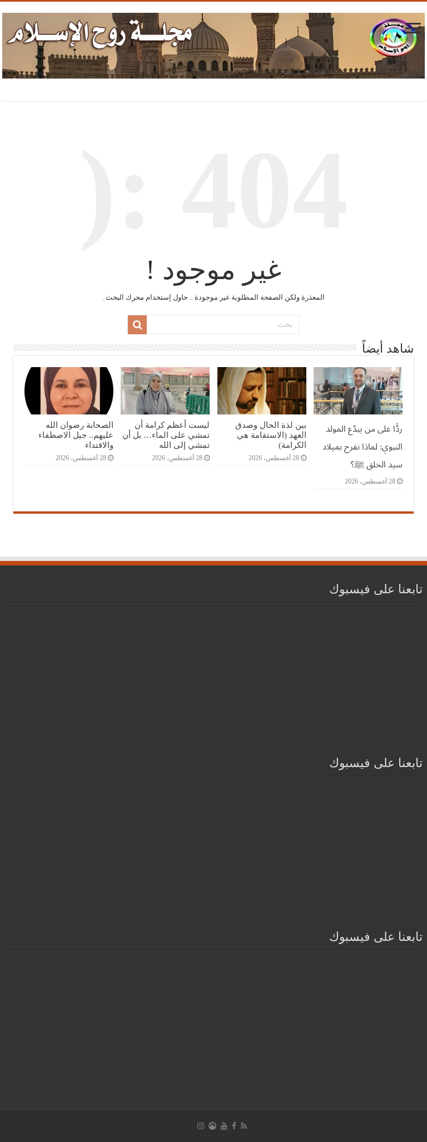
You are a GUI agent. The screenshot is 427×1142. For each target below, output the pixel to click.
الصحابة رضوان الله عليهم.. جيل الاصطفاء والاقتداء (75, 435)
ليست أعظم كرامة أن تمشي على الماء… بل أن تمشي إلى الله (166, 435)
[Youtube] (224, 1126)
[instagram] (200, 1126)
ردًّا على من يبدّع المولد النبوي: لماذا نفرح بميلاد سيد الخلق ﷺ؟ (362, 446)
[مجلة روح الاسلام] (213, 43)
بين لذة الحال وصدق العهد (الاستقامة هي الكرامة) (270, 435)
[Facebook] (234, 1126)
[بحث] (137, 324)
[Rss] (244, 1126)
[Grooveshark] (212, 1126)
